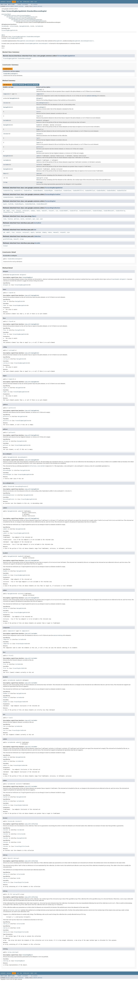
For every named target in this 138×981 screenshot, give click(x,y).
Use (18, 1)
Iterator (5, 102)
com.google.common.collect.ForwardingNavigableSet (29, 21)
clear (13, 210)
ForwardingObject (28, 277)
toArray (38, 173)
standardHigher (48, 190)
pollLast (39, 151)
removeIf (15, 239)
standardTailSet (121, 190)
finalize (10, 219)
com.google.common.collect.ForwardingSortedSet (25, 19)
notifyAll (28, 219)
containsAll (25, 210)
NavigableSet (23, 26)
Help (35, 1)
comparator (39, 94)
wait (34, 219)
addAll (8, 210)
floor (38, 116)
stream (22, 239)
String (5, 182)
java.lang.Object (6, 14)
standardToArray (120, 210)
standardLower (67, 190)
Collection (13, 26)
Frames (19, 4)
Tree (21, 1)
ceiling (38, 89)
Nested (8, 6)
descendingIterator (42, 102)
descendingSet (40, 107)
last (37, 138)
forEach (5, 246)
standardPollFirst (78, 190)
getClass (16, 219)
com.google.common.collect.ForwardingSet (21, 18)
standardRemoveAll (41, 204)
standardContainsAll (85, 210)
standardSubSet (100, 190)
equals (5, 204)
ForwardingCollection (52, 208)
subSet (38, 155)
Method (21, 6)
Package (9, 1)
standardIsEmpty (97, 210)
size (57, 210)
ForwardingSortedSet (52, 194)
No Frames (25, 4)
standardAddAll (63, 210)
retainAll (51, 210)
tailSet (38, 164)
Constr (16, 6)
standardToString (19, 212)
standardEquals (19, 204)
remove (38, 210)
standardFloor (28, 190)
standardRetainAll (108, 210)
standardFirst (18, 190)
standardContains (8, 197)
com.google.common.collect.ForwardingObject (17, 15)
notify (22, 219)
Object (5, 173)
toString (39, 182)
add (4, 210)
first (38, 111)
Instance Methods (19, 84)
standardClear (74, 210)
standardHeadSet (38, 190)
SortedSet (38, 26)
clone (4, 219)
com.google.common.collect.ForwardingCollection (20, 17)
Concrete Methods (32, 84)
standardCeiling (8, 190)
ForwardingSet (50, 201)
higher (38, 129)
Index (31, 1)
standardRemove (19, 197)
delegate (39, 98)
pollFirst (39, 147)
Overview (3, 1)
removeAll (44, 210)
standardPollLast (90, 190)
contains (18, 210)
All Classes (34, 4)
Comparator (6, 94)
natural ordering (91, 95)
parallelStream (7, 239)
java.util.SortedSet (31, 633)
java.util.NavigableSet (32, 295)
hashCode (10, 204)
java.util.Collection (31, 824)
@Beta (3, 35)
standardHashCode (30, 204)
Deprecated (26, 1)
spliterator (6, 225)
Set (31, 26)
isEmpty (33, 210)
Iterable (4, 26)
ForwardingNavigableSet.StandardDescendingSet (26, 36)
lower (38, 142)
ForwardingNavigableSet (9, 30)
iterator (39, 133)
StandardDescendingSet (10, 73)
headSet (38, 120)
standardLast (58, 190)
